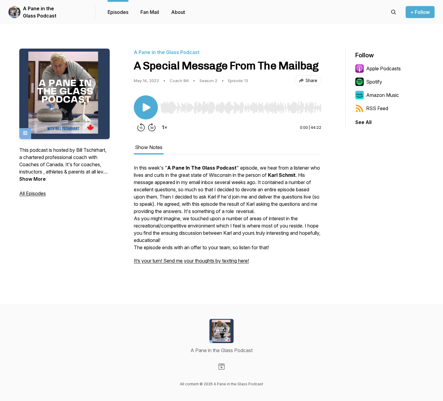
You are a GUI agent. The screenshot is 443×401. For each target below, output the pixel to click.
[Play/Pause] (146, 107)
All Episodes (32, 193)
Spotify (374, 82)
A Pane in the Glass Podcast (39, 12)
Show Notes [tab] (148, 147)
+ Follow (420, 12)
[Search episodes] (393, 12)
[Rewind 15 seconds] (141, 127)
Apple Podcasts (383, 68)
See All (363, 122)
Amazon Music (382, 95)
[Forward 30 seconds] (152, 127)
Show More (32, 179)
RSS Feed (377, 108)
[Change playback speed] (165, 127)
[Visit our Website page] (221, 367)
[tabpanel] (227, 217)
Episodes (118, 12)
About (178, 12)
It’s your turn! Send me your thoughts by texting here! (191, 261)
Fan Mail (149, 12)
